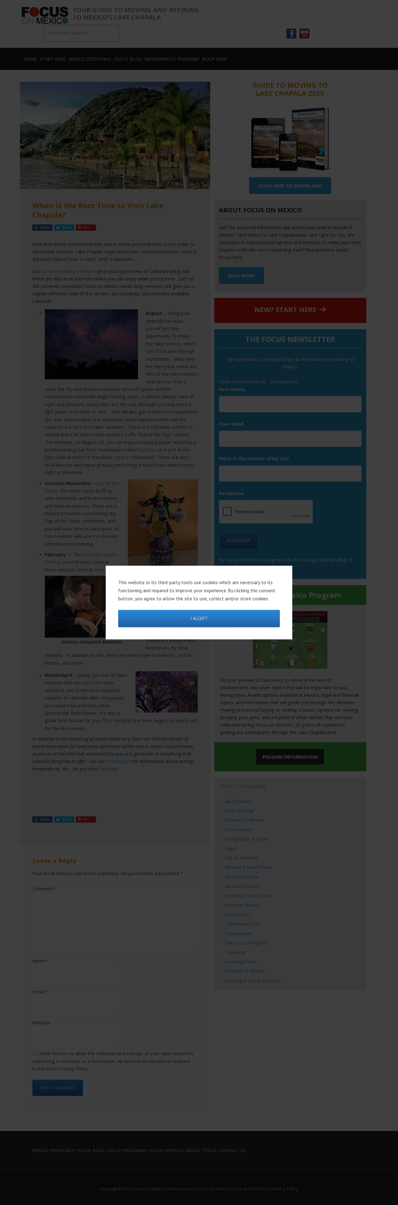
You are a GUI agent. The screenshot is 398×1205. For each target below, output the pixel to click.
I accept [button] (199, 618)
